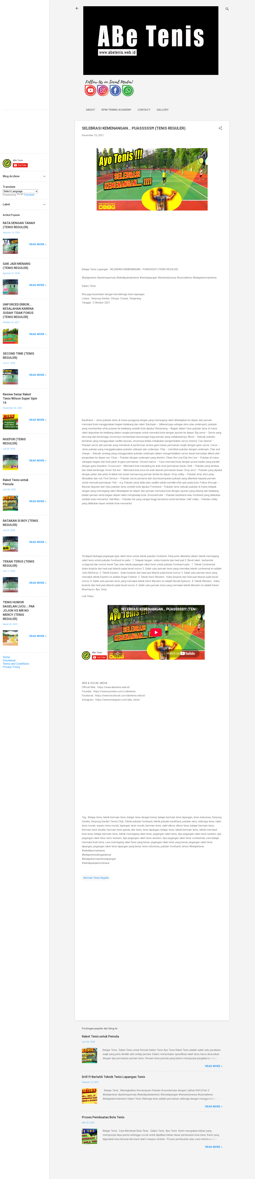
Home (6, 657)
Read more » (213, 1066)
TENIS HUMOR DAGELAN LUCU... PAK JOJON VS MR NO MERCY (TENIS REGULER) (19, 610)
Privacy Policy (11, 667)
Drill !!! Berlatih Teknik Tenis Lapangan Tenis (113, 1077)
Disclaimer (9, 660)
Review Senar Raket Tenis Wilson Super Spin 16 (20, 398)
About (90, 109)
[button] (220, 128)
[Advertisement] (152, 239)
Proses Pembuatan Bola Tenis (103, 1117)
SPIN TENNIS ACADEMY (116, 109)
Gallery (163, 109)
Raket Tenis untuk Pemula (100, 1036)
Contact (144, 109)
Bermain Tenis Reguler (96, 877)
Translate (29, 194)
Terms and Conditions (16, 663)
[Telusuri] (227, 9)
